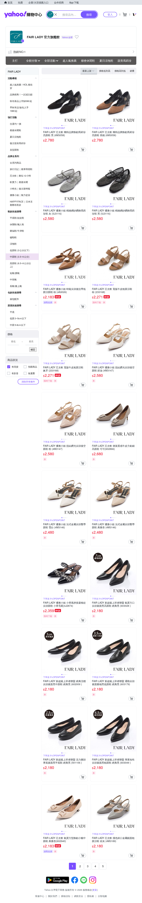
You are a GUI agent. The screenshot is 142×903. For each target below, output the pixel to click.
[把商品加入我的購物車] (82, 149)
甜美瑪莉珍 (124, 61)
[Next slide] (85, 101)
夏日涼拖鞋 (106, 61)
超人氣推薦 (70, 61)
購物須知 (65, 896)
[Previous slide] (44, 101)
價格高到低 (120, 70)
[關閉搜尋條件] (56, 14)
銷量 (132, 70)
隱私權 (90, 896)
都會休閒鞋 (88, 61)
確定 (33, 349)
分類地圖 (102, 896)
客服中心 (39, 896)
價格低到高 (104, 70)
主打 (15, 61)
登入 (110, 14)
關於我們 (52, 896)
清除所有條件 (28, 381)
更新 (94, 889)
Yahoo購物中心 (23, 14)
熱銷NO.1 (19, 52)
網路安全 (78, 896)
